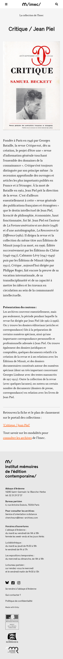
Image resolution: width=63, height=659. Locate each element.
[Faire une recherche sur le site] (57, 4)
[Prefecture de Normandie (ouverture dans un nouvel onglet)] (31, 622)
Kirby (17, 607)
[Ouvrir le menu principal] (6, 4)
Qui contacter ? (13, 595)
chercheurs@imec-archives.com (21, 518)
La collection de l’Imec (31, 15)
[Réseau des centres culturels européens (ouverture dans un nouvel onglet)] (31, 650)
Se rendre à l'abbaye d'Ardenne (20, 589)
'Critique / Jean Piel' (16, 425)
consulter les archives (17, 438)
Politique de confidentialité (18, 601)
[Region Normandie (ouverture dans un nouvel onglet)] (31, 637)
